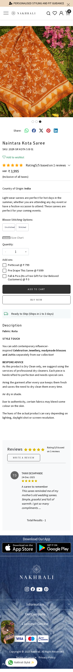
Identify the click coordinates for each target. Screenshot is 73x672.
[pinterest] (48, 130)
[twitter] (41, 130)
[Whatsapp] (26, 130)
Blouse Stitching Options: (17, 219)
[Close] (68, 4)
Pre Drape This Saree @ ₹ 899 (25, 270)
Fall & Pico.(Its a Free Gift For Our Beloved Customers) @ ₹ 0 (33, 277)
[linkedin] (55, 130)
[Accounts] (61, 13)
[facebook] (34, 130)
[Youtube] (39, 590)
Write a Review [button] (23, 457)
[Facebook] (33, 589)
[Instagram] (27, 589)
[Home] (23, 13)
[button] (5, 68)
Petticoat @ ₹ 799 (18, 265)
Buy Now (36, 299)
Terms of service (26, 657)
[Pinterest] (46, 589)
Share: (17, 130)
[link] (48, 13)
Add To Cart (36, 289)
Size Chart (17, 237)
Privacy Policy (47, 657)
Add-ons (7, 260)
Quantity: (7, 244)
